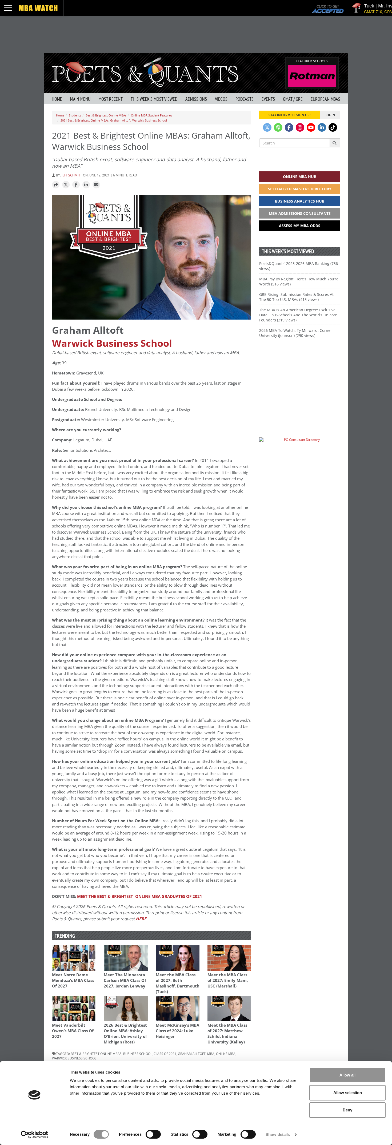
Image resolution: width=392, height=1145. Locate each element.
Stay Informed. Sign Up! (289, 115)
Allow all (347, 1075)
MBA (210, 1053)
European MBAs (325, 99)
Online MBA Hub (299, 176)
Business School (137, 1053)
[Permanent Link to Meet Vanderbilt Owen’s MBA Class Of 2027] (74, 1008)
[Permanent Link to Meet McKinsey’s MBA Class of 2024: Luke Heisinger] (177, 1008)
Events (268, 99)
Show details (278, 1134)
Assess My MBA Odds (299, 225)
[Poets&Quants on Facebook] (289, 127)
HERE (141, 919)
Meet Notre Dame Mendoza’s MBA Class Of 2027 (73, 980)
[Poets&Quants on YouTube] (311, 127)
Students (75, 115)
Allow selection (347, 1092)
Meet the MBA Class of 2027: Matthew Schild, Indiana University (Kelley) (227, 1033)
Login (330, 115)
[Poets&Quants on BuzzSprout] (278, 127)
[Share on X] (66, 185)
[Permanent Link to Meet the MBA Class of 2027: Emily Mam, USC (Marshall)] (229, 958)
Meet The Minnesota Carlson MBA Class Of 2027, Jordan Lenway (125, 980)
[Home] (145, 71)
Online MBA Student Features (151, 115)
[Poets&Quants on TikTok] (333, 127)
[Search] (335, 142)
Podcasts (244, 99)
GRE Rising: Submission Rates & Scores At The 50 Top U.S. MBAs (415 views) (296, 297)
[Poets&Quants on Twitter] (267, 127)
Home (57, 99)
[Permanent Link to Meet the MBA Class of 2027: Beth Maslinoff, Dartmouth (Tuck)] (177, 958)
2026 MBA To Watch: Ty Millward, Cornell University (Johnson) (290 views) (296, 333)
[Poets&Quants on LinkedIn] (322, 127)
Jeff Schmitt (72, 175)
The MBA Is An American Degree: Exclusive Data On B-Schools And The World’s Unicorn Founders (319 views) (298, 314)
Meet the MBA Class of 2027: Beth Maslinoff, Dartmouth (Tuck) (177, 983)
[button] (55, 185)
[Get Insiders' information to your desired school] (299, 379)
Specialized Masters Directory (299, 188)
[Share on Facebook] (76, 185)
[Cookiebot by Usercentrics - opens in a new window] (34, 1135)
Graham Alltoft (192, 1053)
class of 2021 (165, 1053)
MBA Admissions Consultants (300, 213)
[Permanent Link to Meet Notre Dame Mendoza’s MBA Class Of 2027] (74, 958)
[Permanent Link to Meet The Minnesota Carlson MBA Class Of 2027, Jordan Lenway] (125, 958)
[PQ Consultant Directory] (299, 450)
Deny (347, 1110)
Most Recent (110, 99)
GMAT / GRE (293, 99)
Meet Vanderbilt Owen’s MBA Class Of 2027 (73, 1030)
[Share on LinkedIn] (86, 185)
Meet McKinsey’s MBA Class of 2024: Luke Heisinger (177, 1030)
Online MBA (225, 1053)
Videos (221, 99)
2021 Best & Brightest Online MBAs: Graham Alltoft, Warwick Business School (114, 120)
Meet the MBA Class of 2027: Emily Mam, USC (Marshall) (227, 980)
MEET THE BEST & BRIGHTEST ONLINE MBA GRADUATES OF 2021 (139, 896)
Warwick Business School (112, 343)
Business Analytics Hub (299, 201)
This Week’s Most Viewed (154, 99)
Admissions (196, 99)
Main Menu (80, 99)
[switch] (153, 1134)
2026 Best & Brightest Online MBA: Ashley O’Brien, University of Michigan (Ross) (125, 1033)
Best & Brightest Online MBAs (106, 115)
